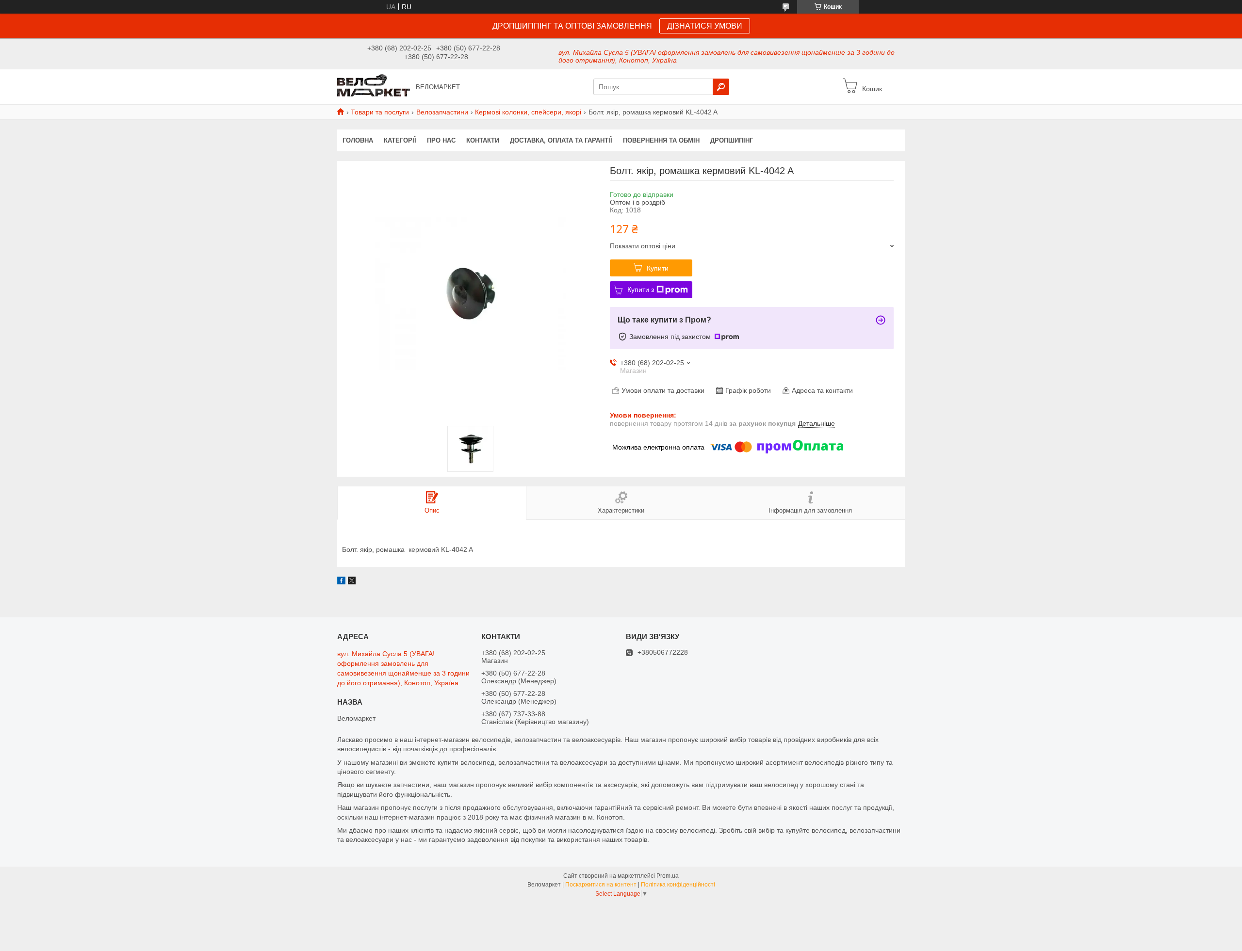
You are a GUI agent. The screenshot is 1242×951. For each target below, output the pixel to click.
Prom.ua (667, 875)
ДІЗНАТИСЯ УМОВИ (704, 26)
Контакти (482, 140)
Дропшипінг (731, 140)
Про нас (441, 140)
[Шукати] (721, 87)
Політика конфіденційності (678, 884)
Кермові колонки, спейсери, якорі (528, 112)
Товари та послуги (380, 112)
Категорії (400, 140)
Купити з (640, 289)
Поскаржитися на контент (601, 884)
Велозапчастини (442, 112)
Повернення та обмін (661, 140)
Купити (658, 268)
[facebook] (341, 582)
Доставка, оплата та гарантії (561, 140)
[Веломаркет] (373, 86)
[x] (352, 582)
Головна (358, 140)
